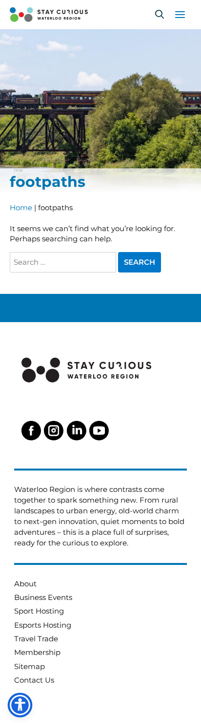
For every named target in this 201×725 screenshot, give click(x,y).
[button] (159, 14)
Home (21, 207)
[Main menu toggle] (180, 14)
